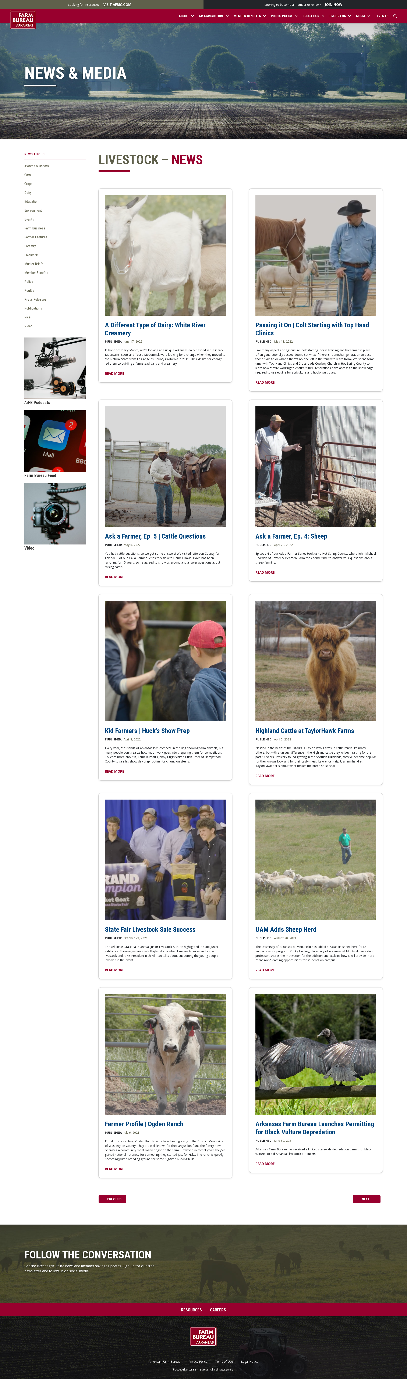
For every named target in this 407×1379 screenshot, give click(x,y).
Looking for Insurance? (99, 4)
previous (113, 1199)
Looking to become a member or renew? (303, 4)
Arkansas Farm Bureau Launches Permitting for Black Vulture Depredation (314, 1128)
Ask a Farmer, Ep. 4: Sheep (291, 536)
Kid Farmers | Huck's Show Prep (147, 731)
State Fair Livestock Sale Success (150, 929)
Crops (28, 184)
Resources (191, 1309)
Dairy (28, 192)
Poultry (29, 290)
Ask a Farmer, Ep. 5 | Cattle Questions (155, 536)
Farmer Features (35, 237)
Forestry (30, 246)
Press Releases (35, 299)
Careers (218, 1309)
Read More (114, 373)
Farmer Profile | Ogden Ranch (144, 1124)
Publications (33, 308)
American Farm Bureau (164, 1362)
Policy (28, 281)
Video (28, 326)
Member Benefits (36, 273)
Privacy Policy (197, 1362)
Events (382, 16)
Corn (27, 175)
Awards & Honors (36, 166)
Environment (33, 210)
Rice (27, 317)
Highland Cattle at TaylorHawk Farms (304, 731)
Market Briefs (33, 264)
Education (31, 201)
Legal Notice (249, 1362)
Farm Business (34, 228)
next (366, 1199)
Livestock (31, 255)
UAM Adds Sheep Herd (285, 929)
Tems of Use (224, 1362)
